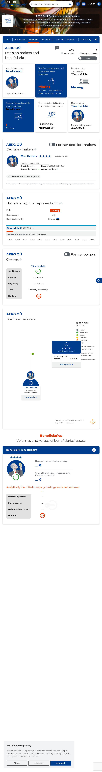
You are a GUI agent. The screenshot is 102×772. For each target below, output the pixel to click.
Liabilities (59, 39)
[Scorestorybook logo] (14, 3)
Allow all (60, 763)
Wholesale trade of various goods (23, 176)
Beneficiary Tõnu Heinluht (21, 450)
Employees (20, 39)
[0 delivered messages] (57, 47)
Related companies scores (30, 163)
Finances (46, 39)
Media (7, 39)
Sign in (91, 4)
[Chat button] (78, 4)
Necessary (39, 763)
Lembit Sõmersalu (16, 234)
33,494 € (78, 128)
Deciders (33, 39)
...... (42, 491)
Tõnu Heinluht (14, 71)
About (17, 763)
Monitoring (86, 39)
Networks (71, 39)
